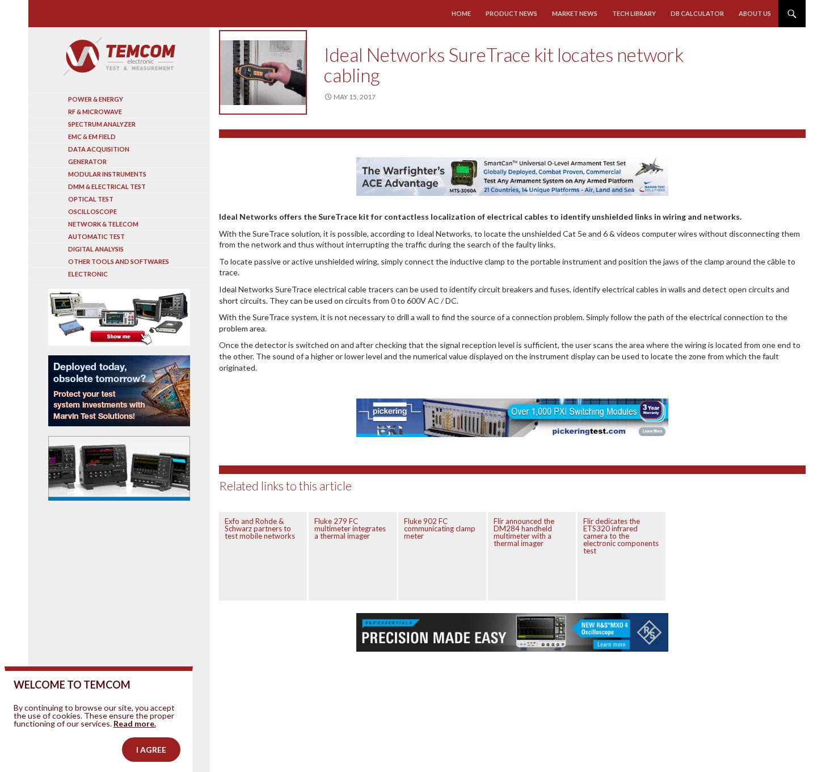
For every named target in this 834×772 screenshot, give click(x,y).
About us (755, 13)
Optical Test (90, 199)
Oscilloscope (92, 211)
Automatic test (96, 236)
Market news (574, 13)
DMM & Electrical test (107, 186)
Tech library (634, 13)
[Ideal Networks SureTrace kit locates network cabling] (263, 72)
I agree (151, 749)
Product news (511, 13)
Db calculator (697, 13)
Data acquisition (98, 149)
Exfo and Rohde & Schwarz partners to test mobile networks (260, 528)
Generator (87, 161)
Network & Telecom (103, 224)
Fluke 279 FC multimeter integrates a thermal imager (350, 528)
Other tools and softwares (118, 261)
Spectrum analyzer (102, 124)
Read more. (134, 723)
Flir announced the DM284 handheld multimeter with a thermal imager (524, 532)
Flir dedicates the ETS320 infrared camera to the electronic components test (621, 536)
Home (461, 13)
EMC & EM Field (92, 136)
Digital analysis (96, 249)
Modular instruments (107, 174)
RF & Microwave (95, 111)
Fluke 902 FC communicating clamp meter (439, 528)
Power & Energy (95, 99)
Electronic (88, 274)
